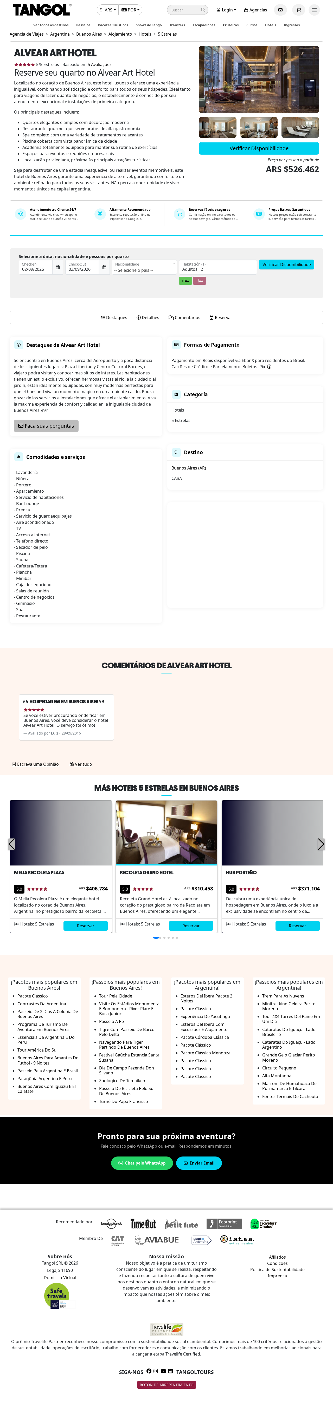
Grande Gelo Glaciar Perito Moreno (288, 1057)
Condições (277, 1263)
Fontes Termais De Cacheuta (290, 1096)
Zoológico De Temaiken (122, 1080)
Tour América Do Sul (37, 1050)
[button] (187, 10)
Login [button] (227, 10)
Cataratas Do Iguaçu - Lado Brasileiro (289, 1032)
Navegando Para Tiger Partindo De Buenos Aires (124, 1044)
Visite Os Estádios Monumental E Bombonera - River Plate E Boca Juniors (130, 1008)
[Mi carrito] (298, 10)
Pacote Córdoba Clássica (205, 1037)
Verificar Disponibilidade (259, 148)
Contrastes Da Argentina (41, 1004)
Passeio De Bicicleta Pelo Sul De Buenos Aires (127, 1091)
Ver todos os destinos (50, 25)
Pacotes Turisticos (113, 25)
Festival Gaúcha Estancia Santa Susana (129, 1057)
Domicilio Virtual (60, 1277)
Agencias (257, 10)
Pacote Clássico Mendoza (205, 1053)
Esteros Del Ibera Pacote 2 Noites (206, 998)
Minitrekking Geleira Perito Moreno (289, 1006)
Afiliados (277, 1257)
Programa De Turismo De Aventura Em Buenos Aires (43, 1026)
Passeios (83, 25)
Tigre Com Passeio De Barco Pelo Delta (127, 1032)
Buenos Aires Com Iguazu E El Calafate (46, 1088)
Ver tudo (83, 764)
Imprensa (277, 1276)
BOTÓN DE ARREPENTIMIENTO (167, 1384)
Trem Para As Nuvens (283, 996)
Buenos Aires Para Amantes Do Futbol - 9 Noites (48, 1060)
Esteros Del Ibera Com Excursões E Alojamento (204, 1026)
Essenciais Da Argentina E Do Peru (46, 1039)
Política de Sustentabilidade (277, 1269)
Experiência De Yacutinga (205, 1016)
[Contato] (280, 10)
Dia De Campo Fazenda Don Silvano (126, 1070)
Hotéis (270, 25)
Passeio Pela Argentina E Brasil (47, 1071)
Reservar (85, 926)
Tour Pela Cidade (115, 996)
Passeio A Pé (111, 1021)
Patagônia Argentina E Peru (44, 1078)
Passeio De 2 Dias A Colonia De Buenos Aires (47, 1014)
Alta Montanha (276, 1076)
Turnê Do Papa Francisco (123, 1101)
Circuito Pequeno (279, 1068)
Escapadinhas (204, 25)
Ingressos (292, 25)
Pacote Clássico (32, 996)
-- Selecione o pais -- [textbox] (133, 270)
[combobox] (144, 267)
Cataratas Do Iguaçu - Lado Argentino (289, 1044)
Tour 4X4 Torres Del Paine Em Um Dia (291, 1019)
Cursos (251, 25)
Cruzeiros (231, 25)
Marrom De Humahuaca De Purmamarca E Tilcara (289, 1086)
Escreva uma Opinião (37, 764)
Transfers (177, 25)
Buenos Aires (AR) (188, 468)
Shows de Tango (149, 25)
